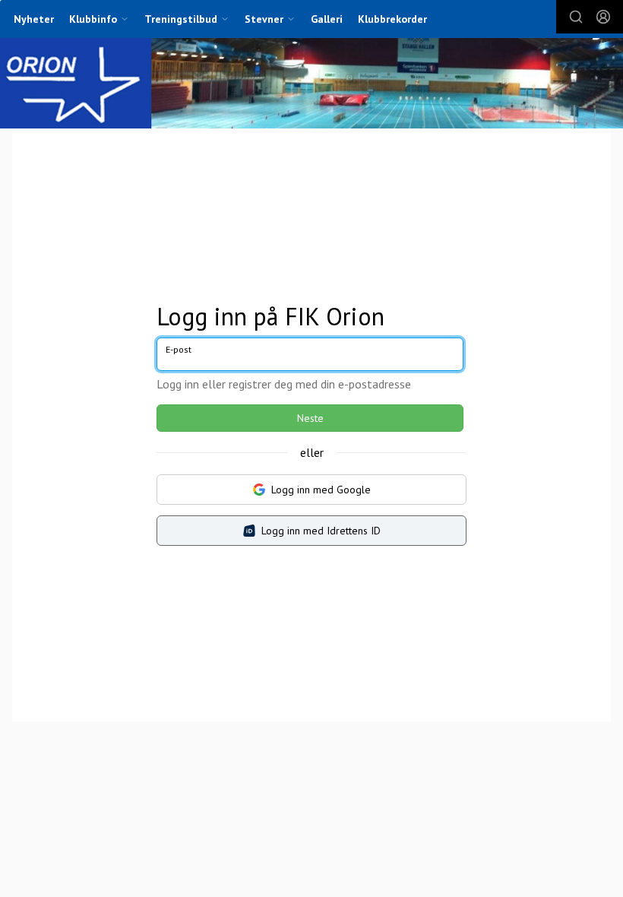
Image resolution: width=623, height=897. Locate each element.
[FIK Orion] (311, 85)
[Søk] (576, 16)
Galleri (327, 19)
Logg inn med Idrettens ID (321, 530)
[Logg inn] (603, 16)
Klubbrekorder (392, 19)
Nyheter (34, 19)
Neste (310, 418)
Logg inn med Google (321, 489)
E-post (178, 349)
